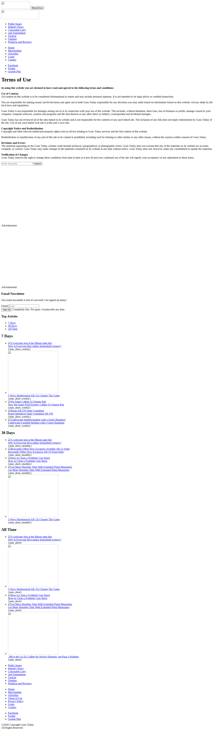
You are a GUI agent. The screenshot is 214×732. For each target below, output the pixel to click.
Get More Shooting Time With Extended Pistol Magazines (38, 470)
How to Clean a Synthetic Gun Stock (27, 461)
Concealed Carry (17, 29)
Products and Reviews (20, 42)
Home (11, 47)
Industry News (16, 26)
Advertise (13, 53)
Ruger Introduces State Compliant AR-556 (30, 413)
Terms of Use (15, 698)
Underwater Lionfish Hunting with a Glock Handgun (36, 422)
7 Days (12, 322)
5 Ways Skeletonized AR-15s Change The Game (34, 395)
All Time (12, 328)
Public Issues (15, 23)
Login (11, 56)
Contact (12, 59)
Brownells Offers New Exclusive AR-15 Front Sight (36, 451)
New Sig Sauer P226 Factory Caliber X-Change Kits (36, 404)
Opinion (12, 39)
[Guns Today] (15, 7)
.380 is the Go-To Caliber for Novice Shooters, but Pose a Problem (43, 656)
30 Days (12, 325)
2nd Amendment (17, 33)
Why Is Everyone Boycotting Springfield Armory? (34, 346)
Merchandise (15, 50)
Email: (4, 305)
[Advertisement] (101, 197)
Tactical (12, 36)
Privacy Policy (15, 701)
